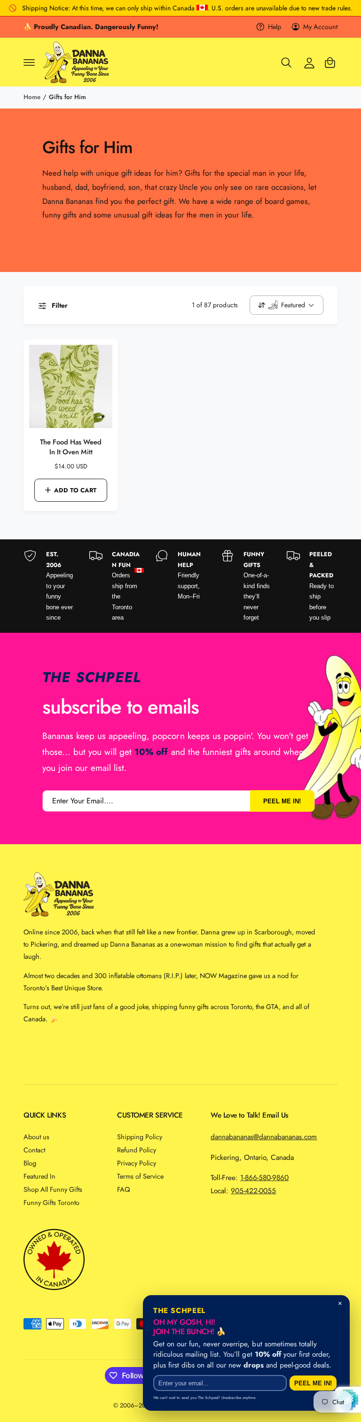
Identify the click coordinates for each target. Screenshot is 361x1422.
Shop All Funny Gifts (53, 1189)
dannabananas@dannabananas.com (264, 1136)
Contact (34, 1150)
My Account (320, 26)
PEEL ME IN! (282, 801)
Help (274, 26)
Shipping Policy (139, 1137)
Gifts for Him (67, 97)
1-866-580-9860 (264, 1177)
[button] (29, 62)
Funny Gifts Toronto (51, 1202)
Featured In (39, 1176)
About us (36, 1137)
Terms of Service (140, 1176)
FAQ (123, 1189)
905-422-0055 (253, 1190)
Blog (30, 1163)
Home (32, 97)
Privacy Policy (136, 1163)
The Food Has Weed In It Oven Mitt (71, 447)
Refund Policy (136, 1150)
